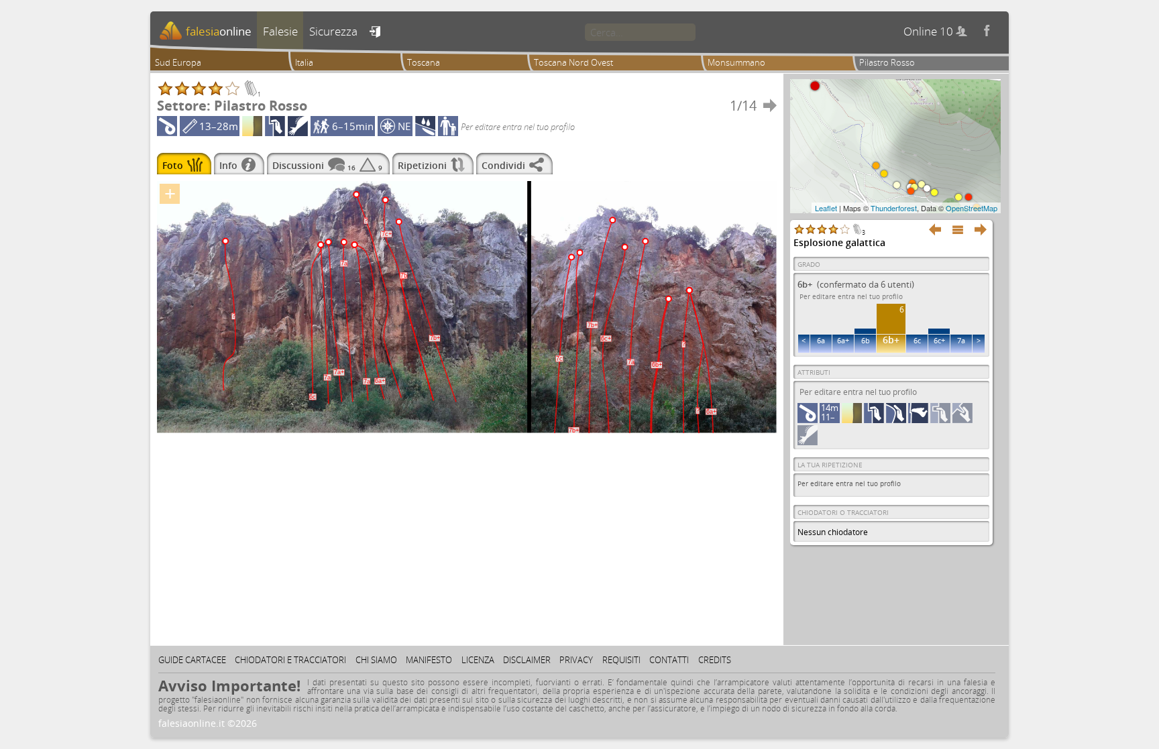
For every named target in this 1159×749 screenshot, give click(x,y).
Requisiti (621, 660)
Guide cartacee (192, 660)
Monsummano (736, 62)
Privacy (576, 660)
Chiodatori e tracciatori (290, 660)
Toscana (423, 62)
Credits (714, 660)
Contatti (669, 660)
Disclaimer (527, 660)
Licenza (477, 660)
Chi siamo (376, 660)
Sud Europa (178, 62)
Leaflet (826, 208)
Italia (304, 62)
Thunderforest (894, 208)
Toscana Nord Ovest (573, 62)
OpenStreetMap (971, 208)
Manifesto (429, 660)
